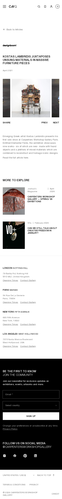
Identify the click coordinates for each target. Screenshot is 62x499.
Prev (45, 122)
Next (56, 122)
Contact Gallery (28, 280)
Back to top (44, 475)
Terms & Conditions (14, 484)
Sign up (31, 416)
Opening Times (10, 280)
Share (7, 122)
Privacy (33, 484)
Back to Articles (15, 29)
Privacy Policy (10, 429)
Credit (55, 494)
